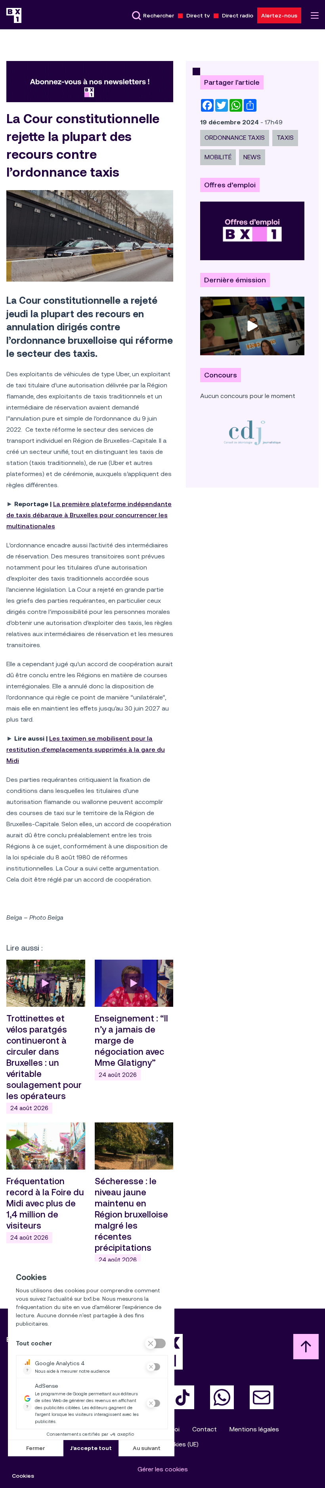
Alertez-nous (279, 15)
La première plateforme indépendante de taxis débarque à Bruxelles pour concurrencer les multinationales (89, 515)
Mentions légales (254, 1429)
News (252, 157)
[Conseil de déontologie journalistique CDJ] (252, 432)
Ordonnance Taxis (235, 137)
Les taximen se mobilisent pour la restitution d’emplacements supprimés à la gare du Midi (85, 749)
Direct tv (198, 15)
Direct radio (237, 15)
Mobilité (218, 157)
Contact (204, 1429)
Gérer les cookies (163, 1469)
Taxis (285, 137)
